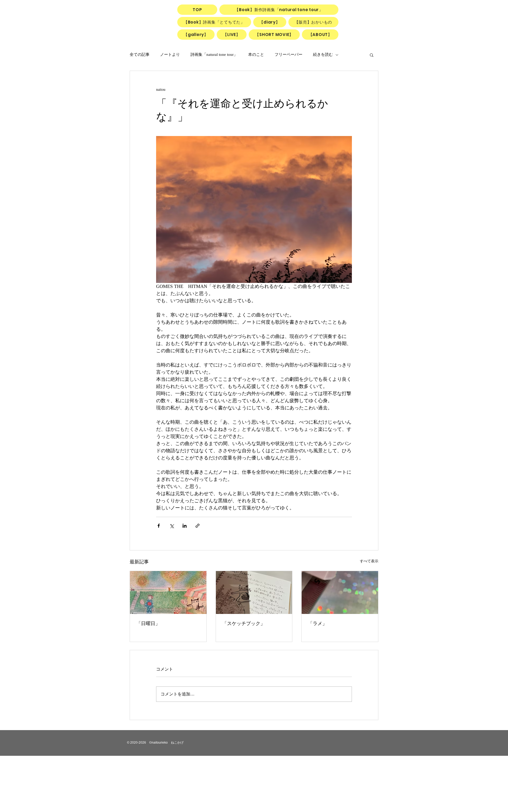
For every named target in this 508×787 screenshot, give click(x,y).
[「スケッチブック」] (254, 592)
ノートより (170, 54)
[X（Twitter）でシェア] (171, 525)
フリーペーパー (288, 54)
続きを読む (323, 54)
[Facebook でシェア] (158, 525)
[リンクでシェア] (197, 525)
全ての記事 (139, 54)
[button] (371, 55)
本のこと (256, 54)
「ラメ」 (317, 623)
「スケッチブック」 (243, 623)
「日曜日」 (148, 623)
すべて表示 (369, 561)
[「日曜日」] (168, 592)
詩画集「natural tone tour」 (214, 54)
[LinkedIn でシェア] (184, 525)
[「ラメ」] (340, 592)
